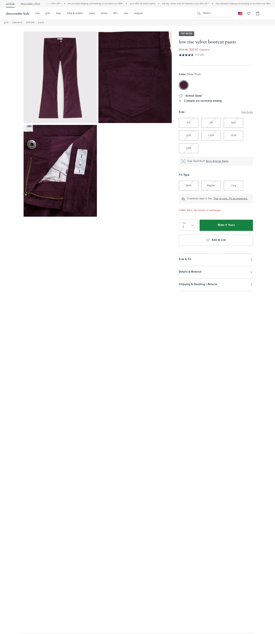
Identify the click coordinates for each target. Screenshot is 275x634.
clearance (17, 23)
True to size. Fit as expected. (230, 199)
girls (47, 13)
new (37, 13)
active (104, 13)
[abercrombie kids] (17, 13)
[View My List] (248, 13)
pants (41, 23)
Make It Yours (226, 225)
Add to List (219, 240)
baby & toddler (75, 13)
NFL (115, 13)
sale (126, 13)
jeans (92, 13)
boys (58, 13)
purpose (138, 13)
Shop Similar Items (217, 161)
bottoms (30, 23)
